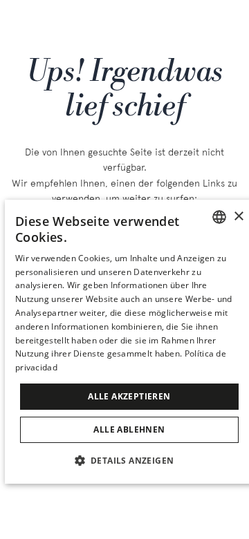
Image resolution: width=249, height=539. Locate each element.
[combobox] (219, 217)
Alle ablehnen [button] (129, 429)
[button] (129, 460)
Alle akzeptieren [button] (129, 396)
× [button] (238, 216)
